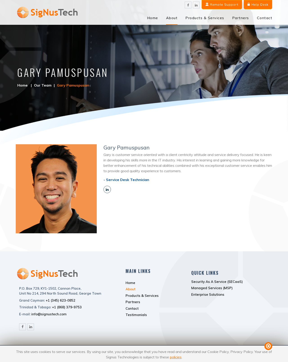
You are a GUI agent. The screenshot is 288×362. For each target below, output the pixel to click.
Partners (240, 18)
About (172, 18)
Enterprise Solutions (207, 294)
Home (152, 18)
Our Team (43, 85)
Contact (264, 18)
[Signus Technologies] (47, 20)
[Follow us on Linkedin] (196, 5)
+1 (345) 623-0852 (60, 300)
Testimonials (136, 315)
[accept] (268, 346)
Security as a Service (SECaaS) (217, 282)
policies (176, 357)
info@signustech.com (49, 314)
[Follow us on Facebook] (188, 5)
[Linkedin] (107, 189)
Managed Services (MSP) (212, 288)
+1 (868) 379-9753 (67, 307)
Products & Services (204, 18)
